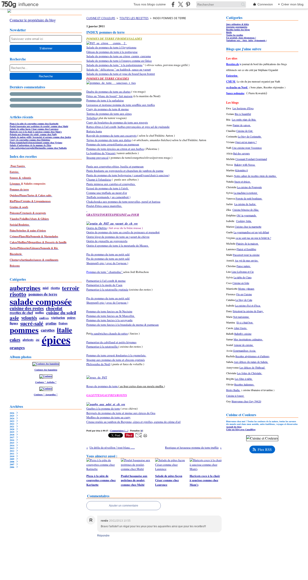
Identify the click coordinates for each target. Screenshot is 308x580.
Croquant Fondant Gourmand (251, 159)
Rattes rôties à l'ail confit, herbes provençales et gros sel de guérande (128, 127)
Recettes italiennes (244, 384)
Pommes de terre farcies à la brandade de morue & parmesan (122, 325)
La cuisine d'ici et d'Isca (248, 305)
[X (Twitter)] (180, 4)
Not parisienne (241, 317)
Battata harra (94, 131)
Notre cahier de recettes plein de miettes (255, 176)
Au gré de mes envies (247, 260)
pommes (24, 330)
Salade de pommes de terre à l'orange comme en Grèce (119, 61)
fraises (63, 323)
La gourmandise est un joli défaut (251, 232)
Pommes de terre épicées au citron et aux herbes (115, 149)
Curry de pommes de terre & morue (107, 109)
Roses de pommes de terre (102, 386)
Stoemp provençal (97, 158)
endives (44, 317)
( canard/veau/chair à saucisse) (150, 175)
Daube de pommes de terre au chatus (108, 91)
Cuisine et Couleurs (100, 18)
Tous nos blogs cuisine (149, 4)
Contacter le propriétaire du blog (33, 20)
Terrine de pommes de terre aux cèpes (109, 114)
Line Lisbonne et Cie (243, 271)
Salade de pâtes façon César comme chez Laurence (34, 129)
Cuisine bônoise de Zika (245, 209)
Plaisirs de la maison (247, 243)
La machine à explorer (246, 193)
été (37, 339)
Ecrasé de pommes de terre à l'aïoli (107, 188)
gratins (51, 323)
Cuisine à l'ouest (235, 395)
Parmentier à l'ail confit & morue (106, 281)
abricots (28, 339)
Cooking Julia (244, 221)
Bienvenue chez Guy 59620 (246, 401)
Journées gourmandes (236, 26)
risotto (18, 294)
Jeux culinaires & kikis (237, 24)
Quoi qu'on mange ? (246, 142)
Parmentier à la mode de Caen (104, 285)
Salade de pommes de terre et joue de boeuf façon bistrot (120, 74)
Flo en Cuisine (244, 294)
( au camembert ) (119, 197)
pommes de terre (42, 294)
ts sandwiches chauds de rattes (109, 333)
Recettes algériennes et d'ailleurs (252, 356)
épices (56, 339)
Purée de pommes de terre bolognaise (108, 175)
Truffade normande (97, 197)
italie (64, 330)
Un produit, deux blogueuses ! (241, 37)
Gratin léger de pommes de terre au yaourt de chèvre (117, 237)
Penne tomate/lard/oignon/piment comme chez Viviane (36, 142)
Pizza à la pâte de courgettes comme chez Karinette (34, 123)
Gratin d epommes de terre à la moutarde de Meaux (117, 245)
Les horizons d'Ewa (242, 108)
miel (45, 287)
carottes (48, 330)
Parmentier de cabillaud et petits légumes (111, 342)
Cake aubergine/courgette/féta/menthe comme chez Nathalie (38, 147)
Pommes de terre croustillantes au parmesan (112, 144)
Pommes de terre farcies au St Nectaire (109, 311)
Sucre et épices (242, 181)
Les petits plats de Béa (244, 119)
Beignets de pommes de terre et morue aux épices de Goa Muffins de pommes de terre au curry (120, 415)
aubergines (25, 287)
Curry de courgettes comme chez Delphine (30, 139)
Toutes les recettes (134, 18)
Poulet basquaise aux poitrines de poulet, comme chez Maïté (39, 126)
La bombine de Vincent (101, 153)
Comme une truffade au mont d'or (106, 193)
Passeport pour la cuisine (246, 255)
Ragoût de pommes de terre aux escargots (111, 135)
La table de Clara (242, 277)
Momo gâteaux (246, 288)
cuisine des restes (27, 308)
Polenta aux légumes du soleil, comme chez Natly (33, 134)
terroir (70, 288)
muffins (39, 312)
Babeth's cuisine (242, 333)
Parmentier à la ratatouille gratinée (107, 289)
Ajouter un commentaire (123, 505)
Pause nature (244, 266)
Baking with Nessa (244, 164)
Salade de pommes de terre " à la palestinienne (114, 65)
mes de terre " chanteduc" (107, 272)
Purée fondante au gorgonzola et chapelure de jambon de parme (124, 171)
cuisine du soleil (61, 312)
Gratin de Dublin (96, 228)
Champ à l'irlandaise (98, 179)
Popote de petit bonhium (249, 198)
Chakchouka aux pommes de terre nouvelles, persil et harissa (123, 201)
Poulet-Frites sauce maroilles (104, 206)
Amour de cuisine (244, 345)
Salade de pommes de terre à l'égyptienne (111, 47)
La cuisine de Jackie (245, 204)
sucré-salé (31, 323)
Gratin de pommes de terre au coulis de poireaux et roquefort (123, 232)
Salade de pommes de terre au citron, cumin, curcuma (118, 56)
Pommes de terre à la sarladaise (105, 100)
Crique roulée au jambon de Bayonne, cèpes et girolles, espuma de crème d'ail (133, 422)
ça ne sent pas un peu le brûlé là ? (253, 238)
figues (14, 323)
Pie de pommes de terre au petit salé (108, 254)
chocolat (54, 308)
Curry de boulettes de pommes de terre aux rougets (117, 122)
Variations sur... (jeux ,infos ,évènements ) (246, 40)
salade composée (41, 301)
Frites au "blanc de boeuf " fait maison (109, 96)
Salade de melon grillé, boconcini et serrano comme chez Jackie (40, 137)
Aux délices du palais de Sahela (251, 362)
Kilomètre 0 (241, 170)
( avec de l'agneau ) (116, 263)
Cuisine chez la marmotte (248, 226)
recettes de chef (21, 312)
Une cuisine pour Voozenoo (247, 147)
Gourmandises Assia (244, 350)
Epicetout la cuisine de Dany (248, 311)
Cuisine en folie (240, 283)
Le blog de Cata (243, 300)
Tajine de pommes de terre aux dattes (108, 140)
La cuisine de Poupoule (249, 187)
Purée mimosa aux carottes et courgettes (111, 184)
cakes (15, 339)
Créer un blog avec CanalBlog (240, 429)
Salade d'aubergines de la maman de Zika (30, 145)
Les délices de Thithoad (252, 367)
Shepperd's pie (95, 263)
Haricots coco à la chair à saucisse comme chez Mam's (36, 131)
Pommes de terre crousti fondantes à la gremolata (116, 355)
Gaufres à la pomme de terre (103, 408)
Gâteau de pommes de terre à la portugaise (112, 52)
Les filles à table (244, 379)
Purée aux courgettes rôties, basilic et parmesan (115, 166)
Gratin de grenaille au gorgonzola (106, 241)
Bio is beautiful (243, 114)
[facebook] (173, 4)
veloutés (29, 317)
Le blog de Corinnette (250, 136)
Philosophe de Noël (98, 364)
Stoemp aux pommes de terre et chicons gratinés (115, 360)
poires (71, 317)
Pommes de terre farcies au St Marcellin (110, 316)
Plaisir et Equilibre (246, 249)
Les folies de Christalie (249, 373)
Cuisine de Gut (244, 131)
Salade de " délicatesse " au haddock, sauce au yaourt (118, 69)
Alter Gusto (240, 328)
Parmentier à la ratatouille (102, 346)
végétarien (58, 317)
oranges (17, 347)
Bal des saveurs (241, 153)
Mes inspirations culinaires (248, 339)
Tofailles (91, 118)
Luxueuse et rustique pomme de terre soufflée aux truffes (120, 105)
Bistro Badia (233, 390)
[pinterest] (188, 4)
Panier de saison (242, 125)
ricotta (55, 287)
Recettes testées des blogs (238, 29)
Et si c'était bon (245, 322)
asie (14, 318)
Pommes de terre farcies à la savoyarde (109, 320)
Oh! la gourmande (247, 215)
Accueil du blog (233, 426)
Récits (229, 32)
